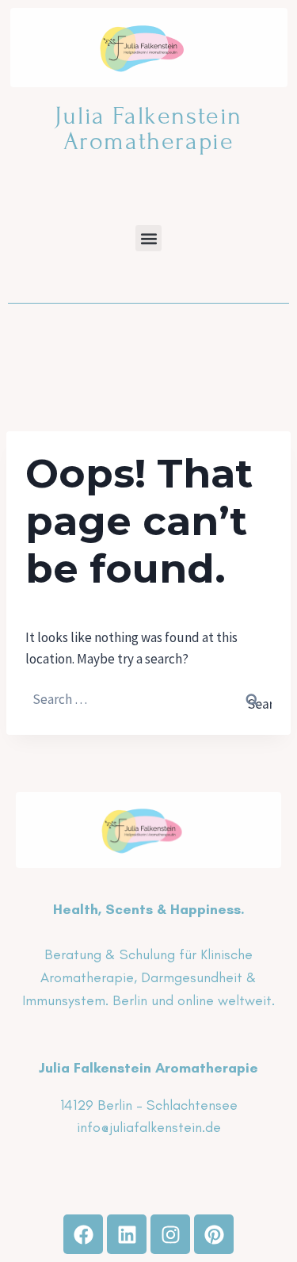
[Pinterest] (214, 1234)
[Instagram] (170, 1234)
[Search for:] (148, 699)
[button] (148, 238)
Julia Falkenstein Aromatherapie (148, 128)
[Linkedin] (127, 1234)
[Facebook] (83, 1234)
